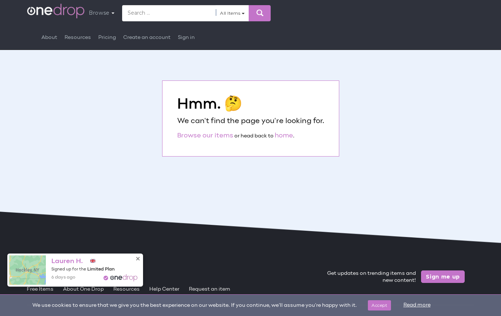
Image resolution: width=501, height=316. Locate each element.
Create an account (147, 37)
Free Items (40, 289)
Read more (417, 305)
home (284, 136)
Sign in (186, 37)
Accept (379, 305)
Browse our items (205, 136)
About (49, 37)
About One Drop (83, 289)
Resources (78, 37)
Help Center (164, 289)
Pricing (107, 37)
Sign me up (443, 276)
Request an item (209, 289)
